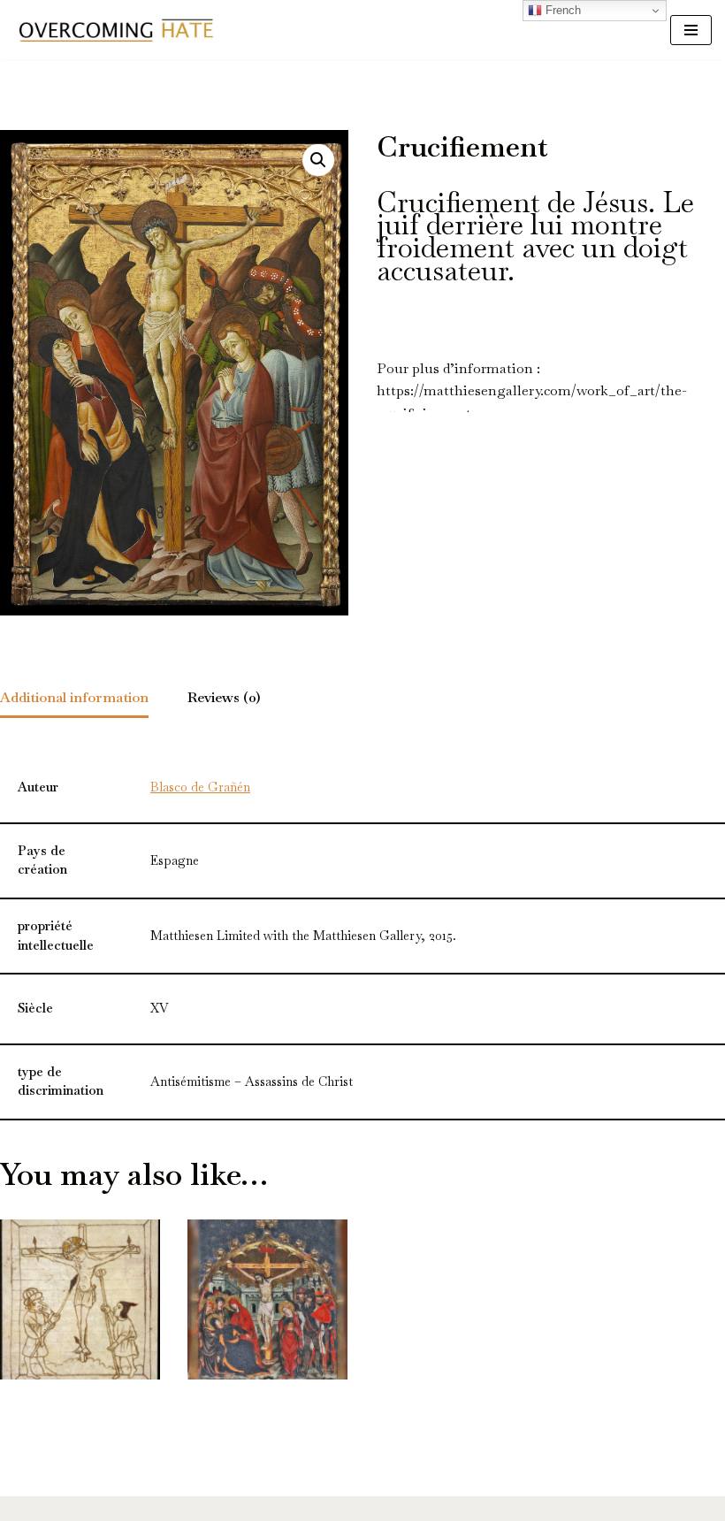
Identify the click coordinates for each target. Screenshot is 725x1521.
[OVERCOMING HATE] (115, 29)
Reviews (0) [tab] (224, 697)
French (561, 10)
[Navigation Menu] (691, 30)
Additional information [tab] (74, 697)
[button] (318, 160)
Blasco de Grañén (200, 787)
